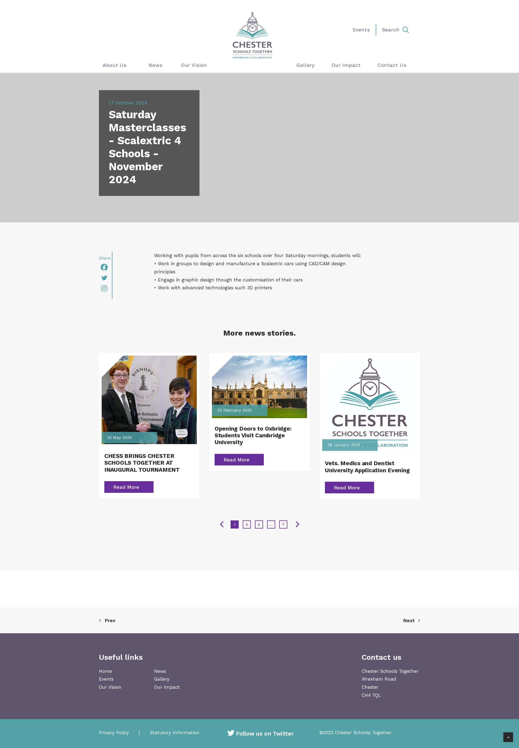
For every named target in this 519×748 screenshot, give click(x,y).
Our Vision (194, 65)
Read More (126, 487)
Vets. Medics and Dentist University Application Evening (367, 466)
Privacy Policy (114, 732)
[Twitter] (105, 278)
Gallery (305, 65)
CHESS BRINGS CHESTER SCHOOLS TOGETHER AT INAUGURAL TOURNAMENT (142, 462)
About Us (115, 65)
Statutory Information (174, 732)
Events (106, 679)
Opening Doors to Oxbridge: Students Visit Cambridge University (253, 435)
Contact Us (392, 65)
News (156, 65)
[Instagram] (105, 288)
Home (105, 671)
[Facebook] (105, 267)
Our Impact (346, 65)
